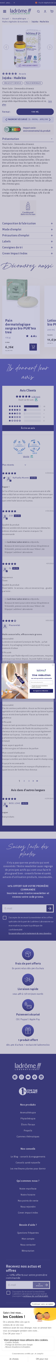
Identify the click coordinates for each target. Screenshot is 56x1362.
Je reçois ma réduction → (41, 691)
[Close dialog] (53, 665)
